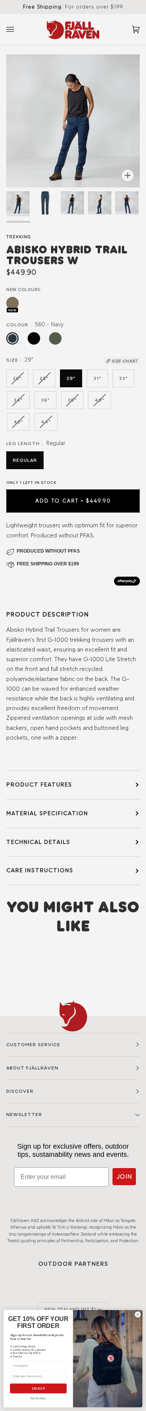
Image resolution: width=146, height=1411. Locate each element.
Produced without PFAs (48, 551)
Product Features (39, 784)
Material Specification (47, 813)
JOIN (124, 1176)
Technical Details (38, 842)
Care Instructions (39, 870)
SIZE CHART (124, 361)
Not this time (38, 1398)
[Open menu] (18, 29)
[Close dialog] (138, 1314)
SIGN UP (38, 1388)
